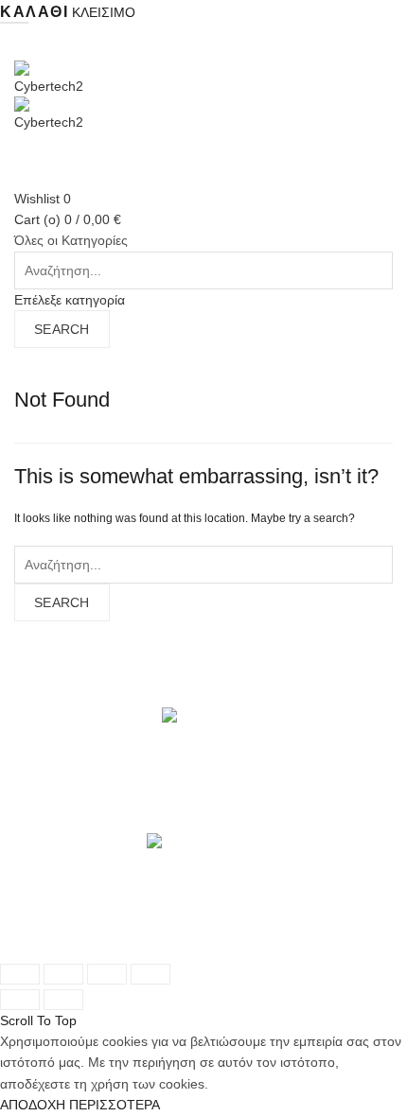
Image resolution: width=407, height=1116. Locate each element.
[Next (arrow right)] (63, 999)
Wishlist (42, 198)
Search (62, 329)
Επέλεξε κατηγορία (69, 299)
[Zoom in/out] (150, 974)
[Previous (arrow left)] (20, 999)
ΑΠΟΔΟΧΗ (32, 1104)
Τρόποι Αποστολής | (75, 926)
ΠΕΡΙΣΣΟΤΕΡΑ (114, 1104)
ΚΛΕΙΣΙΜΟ (103, 12)
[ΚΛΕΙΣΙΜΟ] (20, 974)
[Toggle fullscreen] (107, 974)
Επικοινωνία (58, 947)
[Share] (63, 974)
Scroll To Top (38, 1020)
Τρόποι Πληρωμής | (199, 926)
